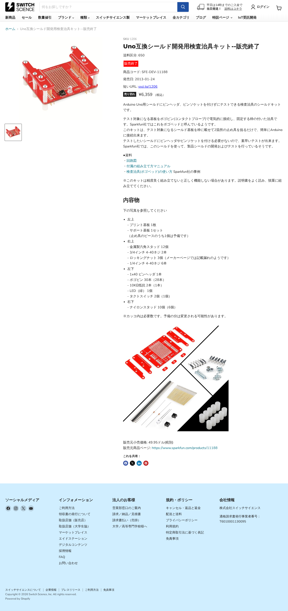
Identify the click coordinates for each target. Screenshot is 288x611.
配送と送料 (174, 514)
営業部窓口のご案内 (126, 508)
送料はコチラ (233, 9)
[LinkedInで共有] (139, 463)
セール (27, 17)
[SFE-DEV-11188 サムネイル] (13, 132)
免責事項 (172, 538)
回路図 (132, 160)
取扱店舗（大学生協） (74, 526)
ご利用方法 (67, 508)
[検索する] (183, 7)
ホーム (10, 29)
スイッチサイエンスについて (23, 590)
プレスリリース (70, 590)
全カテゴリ (181, 17)
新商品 (10, 17)
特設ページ (221, 17)
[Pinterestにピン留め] (145, 463)
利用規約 (172, 526)
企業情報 (51, 590)
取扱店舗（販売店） (73, 520)
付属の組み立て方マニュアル (148, 166)
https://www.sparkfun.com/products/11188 (185, 448)
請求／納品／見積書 (126, 514)
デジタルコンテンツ (73, 545)
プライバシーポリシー (182, 520)
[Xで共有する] (132, 463)
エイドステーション (73, 538)
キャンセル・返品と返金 (183, 508)
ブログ (201, 17)
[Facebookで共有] (125, 463)
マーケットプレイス (151, 17)
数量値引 (45, 17)
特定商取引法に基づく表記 (185, 532)
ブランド (65, 17)
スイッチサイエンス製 (113, 17)
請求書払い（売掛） (126, 520)
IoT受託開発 (247, 17)
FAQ (62, 557)
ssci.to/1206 (147, 86)
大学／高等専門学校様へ (129, 526)
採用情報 (65, 551)
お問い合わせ (68, 563)
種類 (84, 17)
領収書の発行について (74, 514)
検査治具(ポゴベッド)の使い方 (149, 171)
